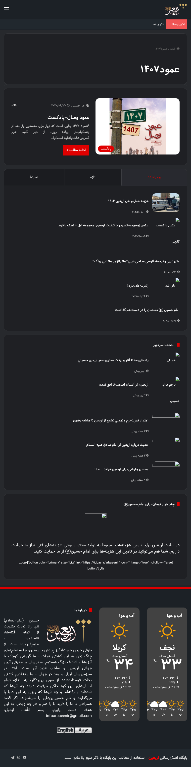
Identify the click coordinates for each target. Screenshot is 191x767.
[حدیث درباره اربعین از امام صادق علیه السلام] (166, 446)
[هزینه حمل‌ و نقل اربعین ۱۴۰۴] (166, 202)
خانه (173, 49)
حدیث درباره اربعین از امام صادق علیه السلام (117, 444)
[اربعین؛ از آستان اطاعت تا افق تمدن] (166, 393)
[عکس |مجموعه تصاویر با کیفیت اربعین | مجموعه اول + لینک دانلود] (166, 234)
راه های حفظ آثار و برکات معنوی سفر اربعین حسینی (113, 360)
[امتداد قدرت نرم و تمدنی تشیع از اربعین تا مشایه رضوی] (166, 422)
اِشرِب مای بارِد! (137, 285)
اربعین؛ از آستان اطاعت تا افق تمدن (123, 384)
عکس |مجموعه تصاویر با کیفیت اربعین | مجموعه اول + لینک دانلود (103, 225)
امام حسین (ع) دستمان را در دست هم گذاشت (147, 309)
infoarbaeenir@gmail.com (69, 716)
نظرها (34, 177)
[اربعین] (175, 9)
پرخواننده (154, 177)
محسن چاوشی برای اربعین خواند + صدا (121, 469)
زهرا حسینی (78, 105)
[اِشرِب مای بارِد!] (166, 287)
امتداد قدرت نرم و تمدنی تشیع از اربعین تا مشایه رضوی (110, 420)
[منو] (6, 11)
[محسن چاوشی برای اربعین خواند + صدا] (166, 470)
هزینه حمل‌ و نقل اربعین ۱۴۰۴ (128, 201)
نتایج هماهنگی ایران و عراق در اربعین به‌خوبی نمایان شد (127, 24)
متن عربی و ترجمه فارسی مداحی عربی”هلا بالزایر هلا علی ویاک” (136, 261)
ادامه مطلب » (76, 150)
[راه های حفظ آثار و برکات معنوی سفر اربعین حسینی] (166, 362)
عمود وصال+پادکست (68, 117)
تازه (93, 177)
